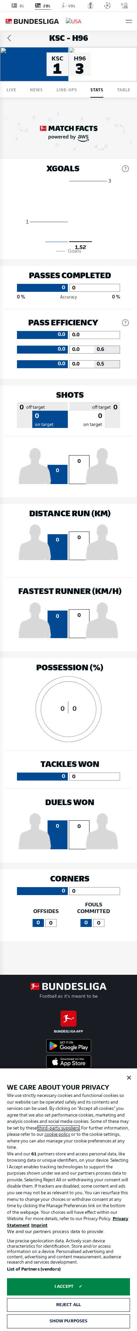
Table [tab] (123, 89)
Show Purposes (69, 1321)
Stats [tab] (96, 89)
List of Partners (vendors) (34, 1269)
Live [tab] (11, 89)
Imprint (39, 1225)
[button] (129, 21)
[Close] (129, 1077)
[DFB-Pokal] (90, 5)
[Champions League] (107, 5)
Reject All (68, 1305)
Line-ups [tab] (67, 89)
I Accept (64, 1287)
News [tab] (36, 89)
